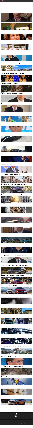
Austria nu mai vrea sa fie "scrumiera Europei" (7, 214)
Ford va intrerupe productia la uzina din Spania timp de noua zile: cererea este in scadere (13, 194)
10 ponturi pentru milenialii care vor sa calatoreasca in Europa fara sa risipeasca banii (12, 73)
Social (1, 92)
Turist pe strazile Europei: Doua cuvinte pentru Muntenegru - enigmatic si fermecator (12, 245)
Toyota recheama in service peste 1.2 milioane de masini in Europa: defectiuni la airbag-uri (13, 154)
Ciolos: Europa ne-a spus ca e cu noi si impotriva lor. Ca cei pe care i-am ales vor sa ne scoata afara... (14, 103)
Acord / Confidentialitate (18, 423)
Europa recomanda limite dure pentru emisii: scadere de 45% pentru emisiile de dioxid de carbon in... (14, 305)
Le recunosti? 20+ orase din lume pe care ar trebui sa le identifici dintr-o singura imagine (13, 204)
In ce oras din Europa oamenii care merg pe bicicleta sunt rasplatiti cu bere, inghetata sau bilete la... (14, 184)
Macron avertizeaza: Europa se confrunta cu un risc (8, 164)
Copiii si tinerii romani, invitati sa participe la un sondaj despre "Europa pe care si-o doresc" (13, 386)
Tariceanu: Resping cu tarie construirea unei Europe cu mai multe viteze (10, 174)
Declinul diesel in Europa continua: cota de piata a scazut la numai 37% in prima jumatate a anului (14, 336)
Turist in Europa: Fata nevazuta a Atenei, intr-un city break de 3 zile (10, 376)
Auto (1, 193)
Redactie (9, 423)
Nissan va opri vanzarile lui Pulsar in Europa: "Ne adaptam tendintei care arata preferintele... (13, 295)
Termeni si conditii (13, 423)
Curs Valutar (25, 423)
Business (2, 102)
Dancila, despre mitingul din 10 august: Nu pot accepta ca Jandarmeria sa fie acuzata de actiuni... (14, 255)
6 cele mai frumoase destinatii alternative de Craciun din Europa (9, 83)
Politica (1, 112)
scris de (27, 274)
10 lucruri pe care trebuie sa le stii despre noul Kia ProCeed (9, 285)
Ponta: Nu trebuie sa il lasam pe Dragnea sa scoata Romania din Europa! (10, 63)
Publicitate (22, 423)
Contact (7, 423)
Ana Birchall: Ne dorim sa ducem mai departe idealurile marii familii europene (11, 31)
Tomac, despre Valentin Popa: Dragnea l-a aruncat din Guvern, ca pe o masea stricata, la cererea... (14, 265)
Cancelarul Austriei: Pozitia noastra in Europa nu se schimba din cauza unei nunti (12, 366)
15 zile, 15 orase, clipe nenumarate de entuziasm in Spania (8, 356)
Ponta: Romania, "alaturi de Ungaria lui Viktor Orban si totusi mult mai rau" (11, 113)
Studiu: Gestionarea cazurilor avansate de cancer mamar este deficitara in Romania (12, 93)
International (2, 82)
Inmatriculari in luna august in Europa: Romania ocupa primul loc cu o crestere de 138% (12, 275)
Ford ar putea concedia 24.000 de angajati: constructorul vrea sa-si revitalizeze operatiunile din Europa (15, 346)
